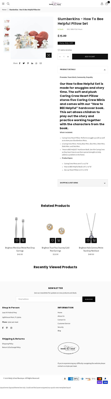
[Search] (8, 3)
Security (61, 327)
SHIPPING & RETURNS (69, 183)
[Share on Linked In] (32, 63)
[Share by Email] (40, 63)
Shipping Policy (7, 344)
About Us (61, 316)
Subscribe (89, 299)
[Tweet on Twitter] (24, 63)
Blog (59, 331)
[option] (32, 38)
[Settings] (102, 3)
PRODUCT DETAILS (67, 69)
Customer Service (64, 324)
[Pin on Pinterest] (28, 63)
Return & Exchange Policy (11, 347)
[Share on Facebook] (19, 63)
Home (4, 10)
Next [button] (50, 37)
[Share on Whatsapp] (36, 63)
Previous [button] (13, 37)
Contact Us (61, 320)
